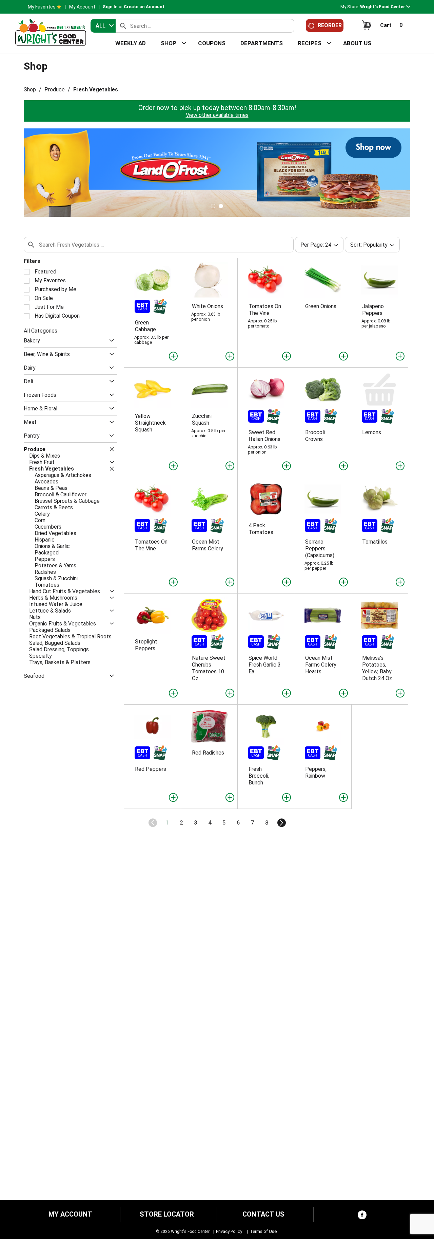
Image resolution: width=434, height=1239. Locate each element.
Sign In (110, 6)
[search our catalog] (123, 26)
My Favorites (42, 7)
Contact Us (263, 1214)
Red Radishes (208, 752)
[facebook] (362, 1216)
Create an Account (144, 6)
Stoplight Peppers (146, 645)
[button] (385, 6)
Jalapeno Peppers (373, 309)
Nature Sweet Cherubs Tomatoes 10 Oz (208, 668)
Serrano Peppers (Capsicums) (319, 548)
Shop (30, 89)
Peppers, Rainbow (316, 772)
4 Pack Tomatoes (261, 528)
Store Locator (167, 1214)
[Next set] (281, 823)
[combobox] (103, 26)
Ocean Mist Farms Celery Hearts (320, 665)
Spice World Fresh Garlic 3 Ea (265, 665)
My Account (82, 7)
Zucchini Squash (202, 419)
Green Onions (320, 306)
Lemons (371, 432)
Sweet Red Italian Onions (264, 435)
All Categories (40, 331)
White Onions (207, 306)
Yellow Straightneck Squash (150, 423)
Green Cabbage (145, 326)
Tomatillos (375, 541)
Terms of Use (263, 1231)
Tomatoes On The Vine (265, 309)
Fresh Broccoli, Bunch (259, 776)
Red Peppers (150, 769)
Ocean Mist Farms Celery (207, 545)
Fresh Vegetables (95, 89)
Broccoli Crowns (315, 435)
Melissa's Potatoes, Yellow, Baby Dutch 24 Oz (377, 668)
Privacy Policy (229, 1231)
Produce (54, 89)
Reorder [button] (330, 25)
